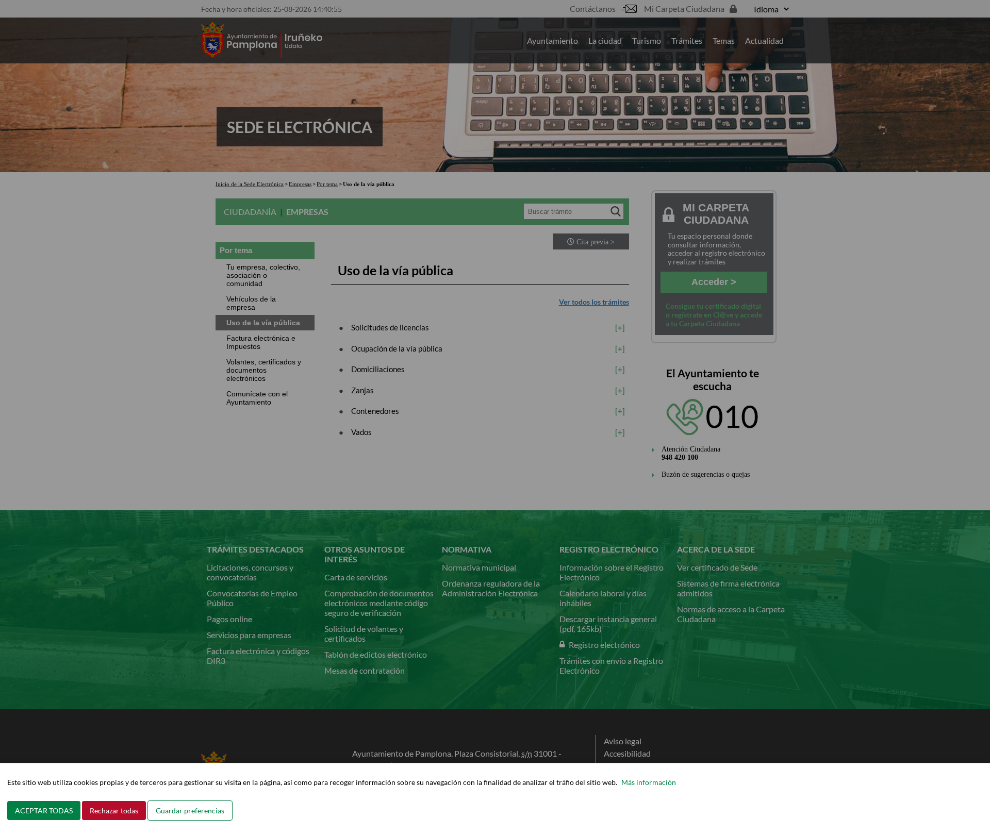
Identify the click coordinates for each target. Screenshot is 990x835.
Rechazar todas (114, 810)
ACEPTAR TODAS (44, 810)
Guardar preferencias (190, 810)
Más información (648, 782)
